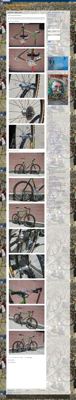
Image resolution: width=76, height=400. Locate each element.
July (50, 128)
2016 (50, 114)
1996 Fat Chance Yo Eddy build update (56, 134)
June (51, 130)
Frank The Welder (52, 176)
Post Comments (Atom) (17, 392)
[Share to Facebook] (30, 357)
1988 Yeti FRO (52, 144)
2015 (50, 115)
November (52, 122)
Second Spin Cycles (17, 5)
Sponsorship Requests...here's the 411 (55, 183)
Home (26, 390)
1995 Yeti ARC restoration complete (56, 143)
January (51, 162)
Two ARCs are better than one (55, 138)
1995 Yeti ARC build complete (55, 135)
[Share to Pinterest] (31, 357)
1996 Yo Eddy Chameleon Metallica (56, 137)
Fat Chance (50, 50)
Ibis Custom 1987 (52, 170)
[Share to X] (29, 357)
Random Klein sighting (54, 149)
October (51, 124)
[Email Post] (25, 357)
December (52, 121)
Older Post (42, 390)
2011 (50, 164)
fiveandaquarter (52, 169)
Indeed (50, 211)
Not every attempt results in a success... (57, 147)
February (51, 161)
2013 (50, 118)
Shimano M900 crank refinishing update (57, 150)
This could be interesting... (54, 140)
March (51, 159)
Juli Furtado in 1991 (52, 201)
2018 (50, 111)
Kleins (49, 49)
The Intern (50, 189)
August (51, 127)
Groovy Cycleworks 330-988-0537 (55, 182)
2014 (50, 117)
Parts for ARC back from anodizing (56, 152)
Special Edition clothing (53, 177)
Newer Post (11, 390)
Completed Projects (51, 46)
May (51, 156)
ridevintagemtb (52, 200)
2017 (50, 112)
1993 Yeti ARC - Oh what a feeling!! (56, 146)
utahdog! (50, 210)
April (51, 158)
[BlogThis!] (28, 357)
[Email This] (27, 357)
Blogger (44, 397)
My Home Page (52, 195)
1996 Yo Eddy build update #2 (55, 131)
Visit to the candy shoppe (54, 153)
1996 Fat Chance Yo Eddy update (56, 141)
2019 (50, 109)
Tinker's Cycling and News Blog (55, 207)
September (52, 125)
